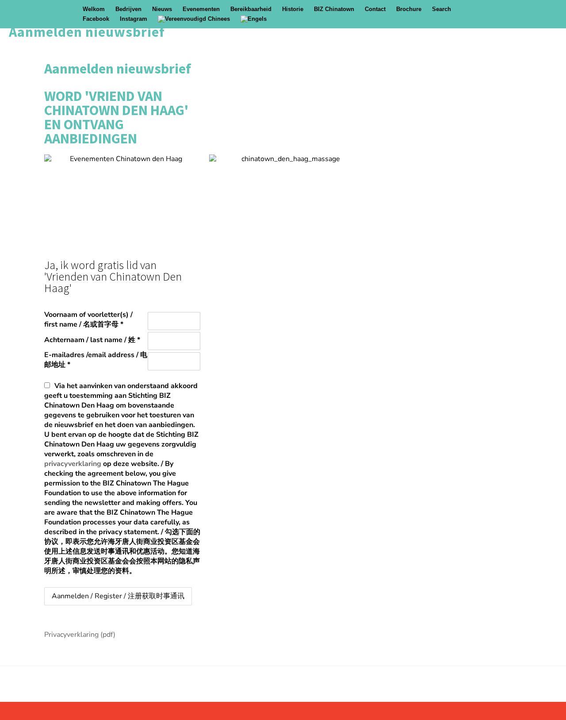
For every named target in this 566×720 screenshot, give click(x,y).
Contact (375, 9)
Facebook (96, 18)
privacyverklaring (72, 464)
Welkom (94, 9)
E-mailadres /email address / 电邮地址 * (95, 360)
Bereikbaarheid (251, 9)
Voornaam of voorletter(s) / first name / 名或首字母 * (88, 319)
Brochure (408, 9)
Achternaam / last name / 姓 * (92, 340)
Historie (292, 9)
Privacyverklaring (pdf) (79, 634)
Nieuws (162, 9)
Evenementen (201, 9)
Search (441, 9)
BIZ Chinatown (334, 9)
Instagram (133, 18)
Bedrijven (128, 9)
